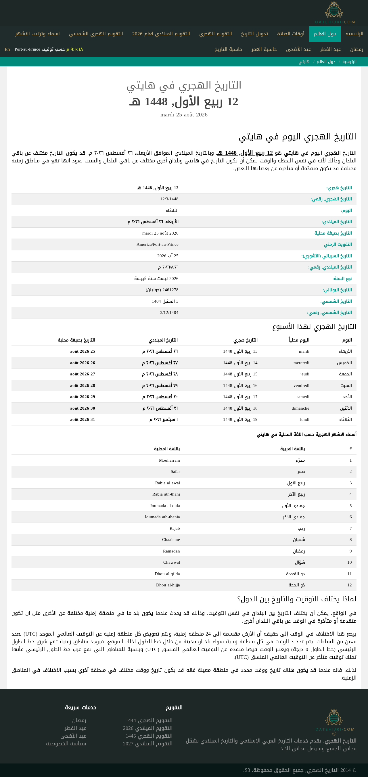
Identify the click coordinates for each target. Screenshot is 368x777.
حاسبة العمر (264, 49)
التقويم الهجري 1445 (149, 736)
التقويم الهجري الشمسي (96, 33)
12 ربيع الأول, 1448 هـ (245, 152)
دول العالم (325, 33)
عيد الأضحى (298, 49)
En (7, 49)
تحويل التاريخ (254, 33)
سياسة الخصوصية (66, 744)
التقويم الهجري (215, 33)
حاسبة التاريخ (228, 49)
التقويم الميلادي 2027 (147, 744)
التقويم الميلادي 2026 (147, 728)
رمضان (356, 49)
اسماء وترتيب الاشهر (37, 33)
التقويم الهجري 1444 (149, 720)
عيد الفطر (330, 49)
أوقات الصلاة (290, 33)
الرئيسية (354, 33)
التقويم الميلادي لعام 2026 (161, 33)
